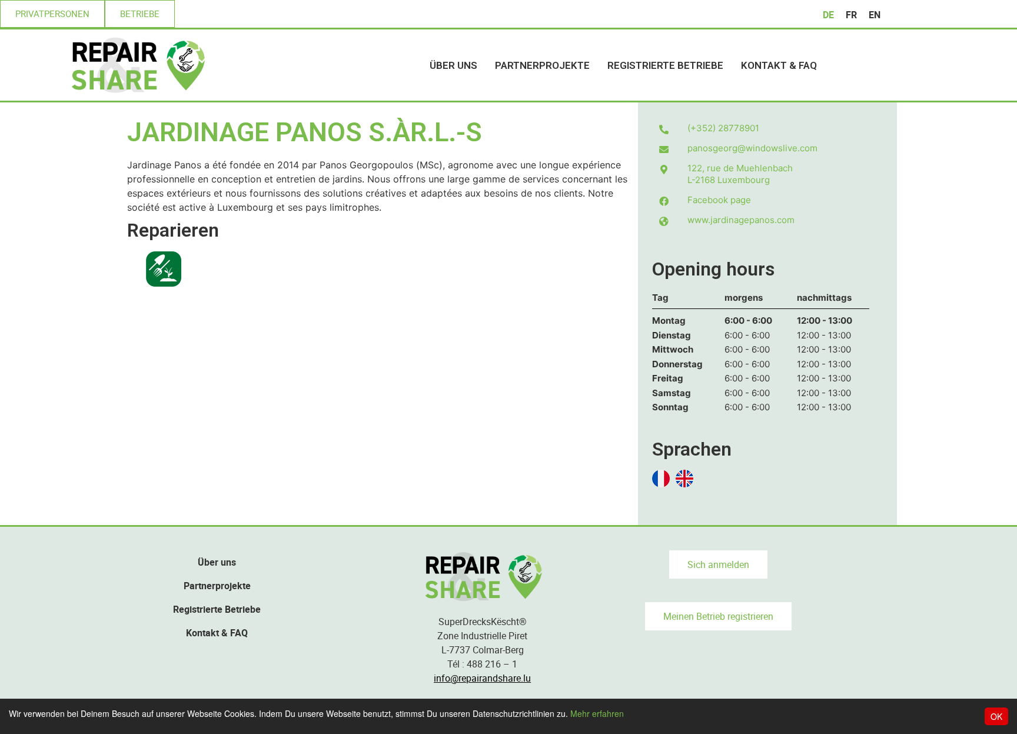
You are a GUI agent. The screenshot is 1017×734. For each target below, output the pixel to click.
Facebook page (719, 199)
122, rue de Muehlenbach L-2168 (740, 173)
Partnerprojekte (542, 65)
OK (996, 716)
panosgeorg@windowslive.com (752, 148)
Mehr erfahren (597, 713)
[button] (52, 14)
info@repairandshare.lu (482, 678)
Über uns (453, 65)
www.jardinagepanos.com (741, 219)
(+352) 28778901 (723, 128)
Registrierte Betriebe (665, 65)
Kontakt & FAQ (779, 65)
